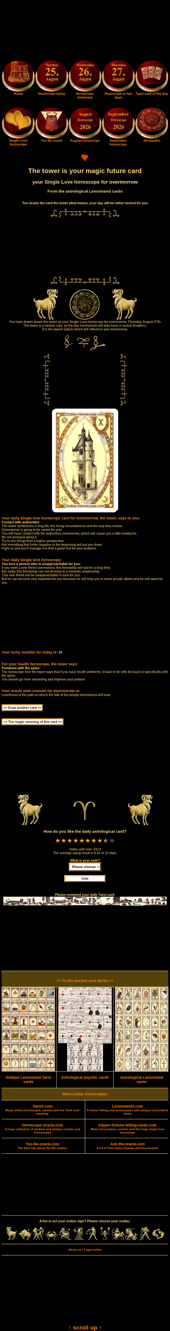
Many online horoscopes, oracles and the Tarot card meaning (42, 1110)
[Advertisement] (85, 31)
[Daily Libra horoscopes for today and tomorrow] (91, 1239)
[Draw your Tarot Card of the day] (151, 91)
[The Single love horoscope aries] (18, 137)
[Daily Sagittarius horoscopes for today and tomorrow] (118, 1239)
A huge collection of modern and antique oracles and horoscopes (42, 1129)
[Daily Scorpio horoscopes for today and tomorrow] (105, 1239)
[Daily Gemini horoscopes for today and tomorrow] (38, 1239)
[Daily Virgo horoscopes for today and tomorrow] (78, 1239)
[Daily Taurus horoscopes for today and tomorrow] (25, 1239)
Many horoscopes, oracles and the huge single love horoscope (127, 1129)
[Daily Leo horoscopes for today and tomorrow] (65, 1239)
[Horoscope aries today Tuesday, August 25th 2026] (18, 91)
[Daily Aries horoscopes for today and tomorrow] (11, 1239)
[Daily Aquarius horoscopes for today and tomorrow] (145, 1239)
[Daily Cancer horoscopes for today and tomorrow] (51, 1239)
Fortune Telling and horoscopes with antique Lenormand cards (127, 1110)
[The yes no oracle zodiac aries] (51, 137)
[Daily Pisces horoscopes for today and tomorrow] (158, 1239)
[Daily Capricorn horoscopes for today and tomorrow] (131, 1239)
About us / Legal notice (85, 1249)
